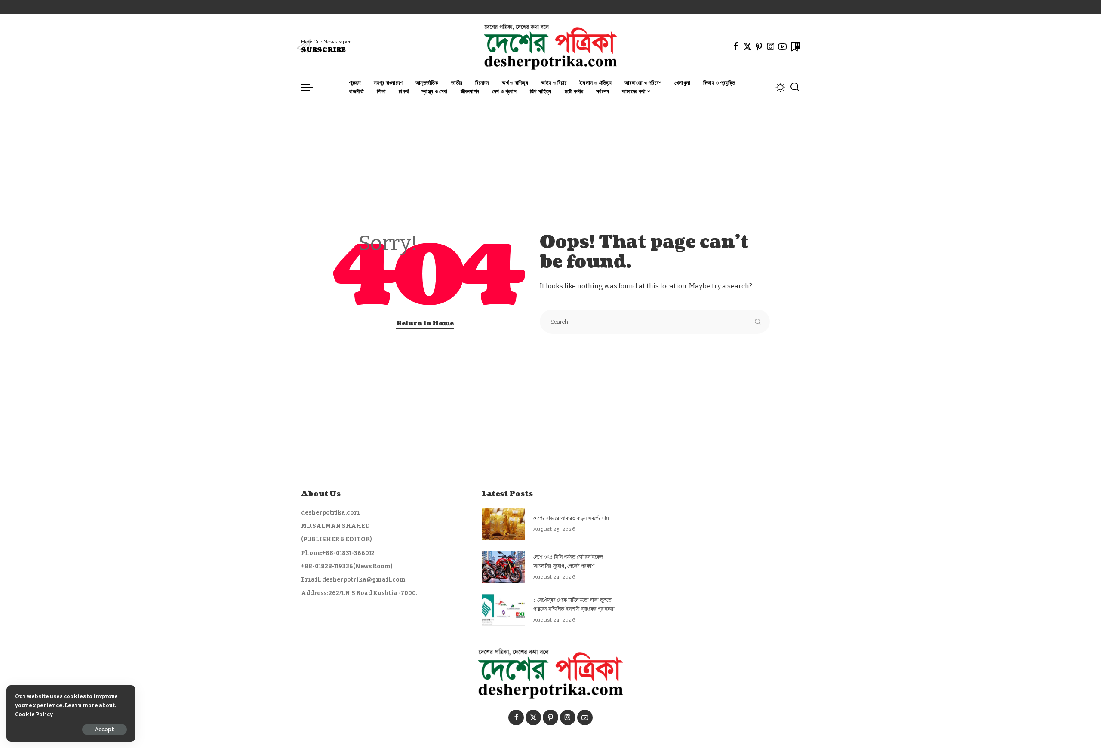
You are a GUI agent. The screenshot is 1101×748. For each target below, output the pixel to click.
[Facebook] (736, 46)
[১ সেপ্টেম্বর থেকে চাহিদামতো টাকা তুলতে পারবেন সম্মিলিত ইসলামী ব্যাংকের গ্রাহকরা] (503, 610)
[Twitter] (747, 46)
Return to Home (425, 323)
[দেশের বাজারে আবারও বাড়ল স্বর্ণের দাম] (503, 524)
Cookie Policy (34, 714)
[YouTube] (782, 46)
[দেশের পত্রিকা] (550, 46)
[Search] (795, 87)
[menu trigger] (311, 87)
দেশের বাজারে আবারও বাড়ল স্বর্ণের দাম (571, 518)
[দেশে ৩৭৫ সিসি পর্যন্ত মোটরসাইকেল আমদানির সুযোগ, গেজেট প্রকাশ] (503, 567)
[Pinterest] (759, 46)
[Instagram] (770, 46)
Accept (104, 730)
